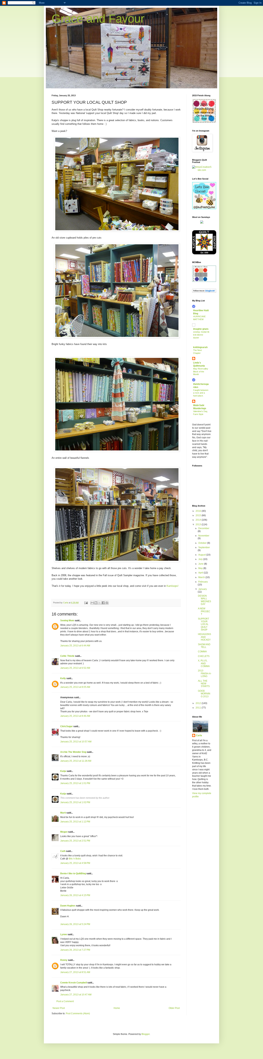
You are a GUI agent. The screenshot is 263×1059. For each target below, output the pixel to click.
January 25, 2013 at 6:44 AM (75, 645)
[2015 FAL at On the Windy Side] (204, 122)
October (202, 543)
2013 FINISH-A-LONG (204, 673)
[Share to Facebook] (103, 603)
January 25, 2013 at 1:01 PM (75, 783)
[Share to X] (99, 603)
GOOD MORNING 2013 (204, 694)
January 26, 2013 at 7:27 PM (75, 950)
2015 (199, 515)
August (202, 554)
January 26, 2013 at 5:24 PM (75, 924)
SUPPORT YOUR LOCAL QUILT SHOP (203, 624)
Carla (199, 735)
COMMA (202, 651)
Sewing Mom (67, 620)
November (203, 535)
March (201, 577)
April (201, 572)
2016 (199, 511)
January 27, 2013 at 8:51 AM (75, 972)
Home (117, 1008)
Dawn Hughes (67, 905)
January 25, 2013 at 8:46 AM (75, 716)
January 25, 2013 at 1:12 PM (75, 821)
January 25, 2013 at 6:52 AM (75, 668)
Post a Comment (65, 1001)
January (202, 589)
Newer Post (59, 1008)
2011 (199, 707)
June (201, 563)
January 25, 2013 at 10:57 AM (75, 741)
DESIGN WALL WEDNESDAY (204, 599)
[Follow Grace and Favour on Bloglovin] (204, 292)
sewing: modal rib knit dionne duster (201, 335)
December (203, 528)
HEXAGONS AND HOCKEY (204, 637)
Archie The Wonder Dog (73, 752)
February (203, 581)
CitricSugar (66, 726)
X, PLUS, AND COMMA (204, 663)
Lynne (63, 934)
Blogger (146, 1034)
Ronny (63, 960)
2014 (199, 520)
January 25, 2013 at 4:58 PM (75, 863)
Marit (63, 812)
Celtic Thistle (67, 656)
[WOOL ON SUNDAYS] (201, 222)
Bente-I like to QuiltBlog (73, 873)
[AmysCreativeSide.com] (201, 170)
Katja (63, 771)
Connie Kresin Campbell (73, 982)
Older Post (174, 1008)
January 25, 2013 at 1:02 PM (75, 802)
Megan (64, 832)
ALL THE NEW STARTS (204, 684)
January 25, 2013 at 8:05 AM (75, 687)
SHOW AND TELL (204, 645)
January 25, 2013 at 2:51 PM (75, 840)
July (200, 559)
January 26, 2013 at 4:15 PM (75, 895)
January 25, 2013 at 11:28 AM (75, 761)
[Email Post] (85, 602)
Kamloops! (172, 585)
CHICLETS (203, 656)
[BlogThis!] (96, 603)
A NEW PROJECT (204, 611)
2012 (199, 703)
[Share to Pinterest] (107, 603)
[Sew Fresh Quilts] (204, 208)
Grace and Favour (98, 18)
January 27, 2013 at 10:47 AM (75, 994)
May (200, 568)
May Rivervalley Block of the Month (200, 372)
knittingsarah (200, 347)
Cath (62, 851)
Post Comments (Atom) (78, 1013)
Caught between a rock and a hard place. (200, 393)
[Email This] (92, 603)
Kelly (63, 678)
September (204, 547)
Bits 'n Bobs (75, 858)
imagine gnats (201, 329)
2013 (199, 524)
